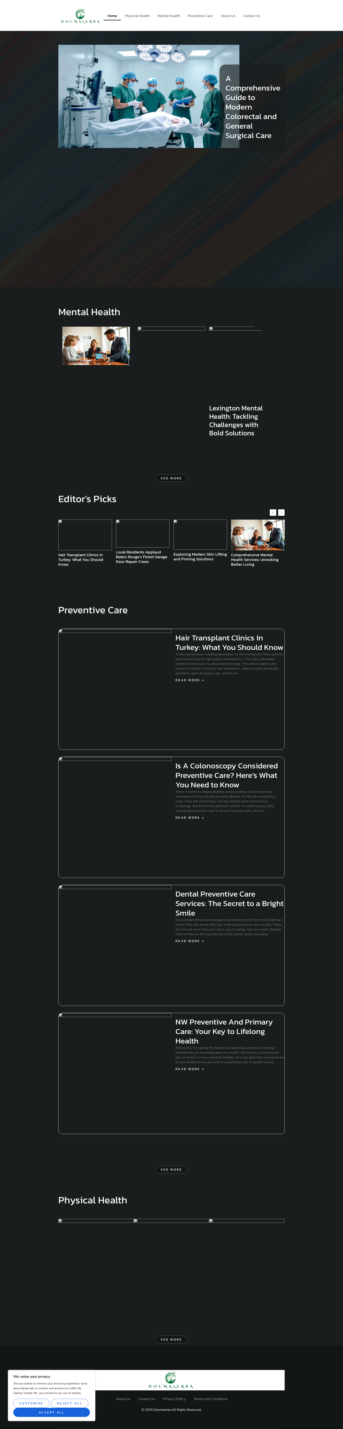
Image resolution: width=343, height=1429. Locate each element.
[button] (281, 512)
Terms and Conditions (210, 1398)
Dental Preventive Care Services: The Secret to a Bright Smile (229, 903)
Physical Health (137, 15)
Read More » (190, 680)
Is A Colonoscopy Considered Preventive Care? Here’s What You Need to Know (226, 775)
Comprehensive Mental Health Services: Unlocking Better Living (197, 559)
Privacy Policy (174, 1398)
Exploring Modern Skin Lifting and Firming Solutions (142, 556)
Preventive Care (200, 15)
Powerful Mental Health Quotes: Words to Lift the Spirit (253, 559)
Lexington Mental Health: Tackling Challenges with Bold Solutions (236, 420)
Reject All (69, 1403)
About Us (228, 15)
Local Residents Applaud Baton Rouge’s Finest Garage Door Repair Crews (84, 557)
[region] (51, 1395)
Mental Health (169, 15)
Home (112, 15)
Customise (31, 1403)
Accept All (52, 1412)
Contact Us (251, 15)
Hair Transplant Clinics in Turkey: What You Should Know (229, 642)
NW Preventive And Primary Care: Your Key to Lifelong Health (224, 1031)
